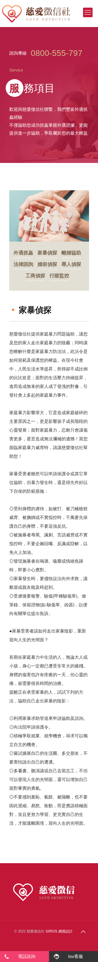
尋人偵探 (71, 264)
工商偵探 (35, 275)
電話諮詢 (26, 956)
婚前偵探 (47, 264)
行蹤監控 (59, 275)
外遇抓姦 (23, 253)
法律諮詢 (23, 264)
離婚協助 (71, 253)
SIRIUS (51, 931)
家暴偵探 (47, 253)
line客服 (75, 956)
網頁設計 (66, 931)
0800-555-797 (56, 53)
